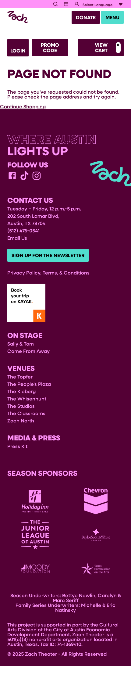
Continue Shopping (23, 106)
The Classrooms (26, 413)
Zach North (20, 420)
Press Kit (17, 446)
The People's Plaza (29, 384)
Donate (86, 17)
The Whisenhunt (26, 398)
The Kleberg (21, 391)
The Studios (21, 406)
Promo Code (50, 47)
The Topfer (20, 376)
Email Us (17, 238)
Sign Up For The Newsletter (48, 255)
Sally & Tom (20, 343)
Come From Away (28, 351)
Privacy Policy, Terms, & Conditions (48, 272)
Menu (112, 17)
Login (18, 50)
